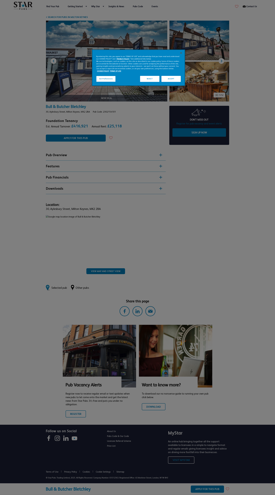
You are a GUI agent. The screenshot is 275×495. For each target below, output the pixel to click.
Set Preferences (106, 79)
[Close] (181, 53)
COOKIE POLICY (103, 71)
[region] (138, 68)
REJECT (150, 79)
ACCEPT (171, 79)
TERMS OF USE (115, 71)
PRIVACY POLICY (123, 59)
